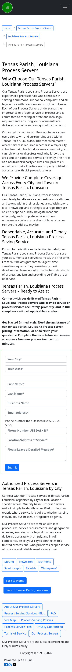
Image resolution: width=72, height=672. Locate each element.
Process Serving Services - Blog (24, 613)
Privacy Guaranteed (50, 627)
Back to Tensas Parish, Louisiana (27, 590)
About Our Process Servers (22, 607)
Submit (12, 467)
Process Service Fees (18, 627)
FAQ (53, 613)
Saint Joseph (12, 568)
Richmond (44, 562)
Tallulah (31, 568)
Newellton (26, 562)
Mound (9, 562)
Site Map (10, 620)
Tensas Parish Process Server (35, 28)
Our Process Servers (45, 633)
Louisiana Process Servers (23, 36)
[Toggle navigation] (65, 7)
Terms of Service (15, 633)
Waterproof (49, 568)
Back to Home (15, 581)
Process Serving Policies (37, 620)
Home (7, 28)
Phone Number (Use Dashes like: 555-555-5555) (32, 423)
